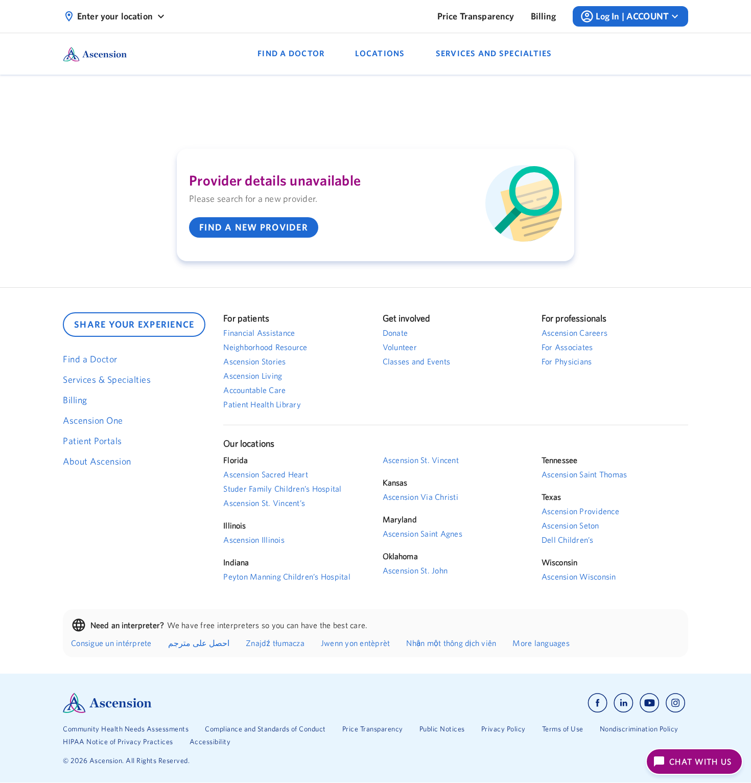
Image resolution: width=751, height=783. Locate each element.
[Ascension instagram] (675, 703)
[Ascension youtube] (650, 703)
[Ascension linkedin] (623, 703)
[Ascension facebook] (597, 703)
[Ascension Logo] (219, 703)
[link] (475, 16)
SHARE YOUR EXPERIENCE (134, 324)
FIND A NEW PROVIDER (253, 227)
